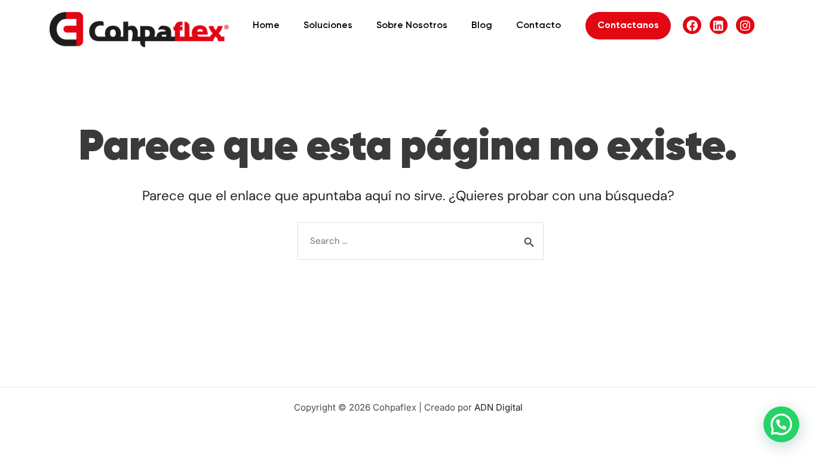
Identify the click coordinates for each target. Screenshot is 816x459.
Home (266, 25)
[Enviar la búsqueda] (529, 242)
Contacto (538, 25)
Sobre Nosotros (411, 25)
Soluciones (327, 25)
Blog (481, 25)
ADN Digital (498, 407)
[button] (781, 424)
